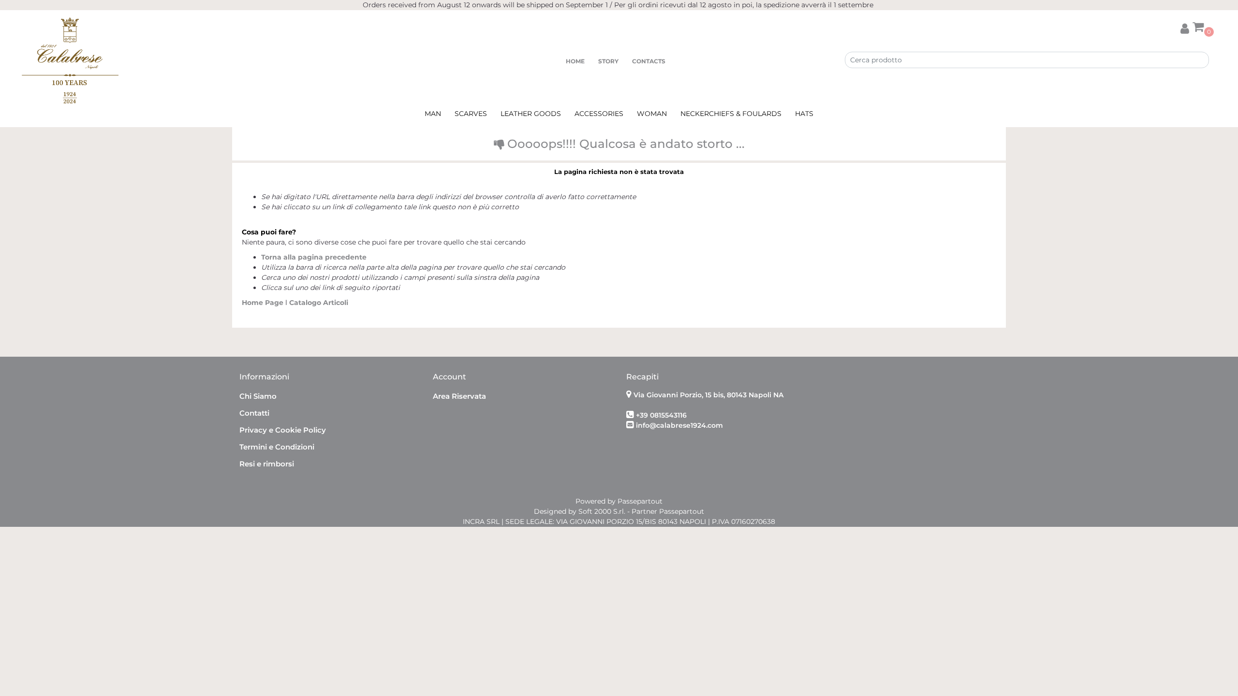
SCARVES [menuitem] (471, 113)
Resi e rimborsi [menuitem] (266, 463)
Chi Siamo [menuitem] (258, 396)
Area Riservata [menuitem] (459, 396)
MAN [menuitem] (433, 113)
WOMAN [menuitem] (652, 113)
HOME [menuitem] (575, 61)
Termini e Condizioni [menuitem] (276, 446)
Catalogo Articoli (318, 302)
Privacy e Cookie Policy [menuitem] (282, 430)
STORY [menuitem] (608, 61)
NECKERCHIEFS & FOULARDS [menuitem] (730, 113)
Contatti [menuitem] (254, 413)
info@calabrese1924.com (679, 425)
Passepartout (640, 501)
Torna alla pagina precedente (314, 257)
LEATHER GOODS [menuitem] (531, 113)
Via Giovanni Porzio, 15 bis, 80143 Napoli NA (708, 395)
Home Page (263, 302)
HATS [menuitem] (804, 113)
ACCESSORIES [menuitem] (599, 113)
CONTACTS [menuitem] (648, 61)
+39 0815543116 (661, 415)
